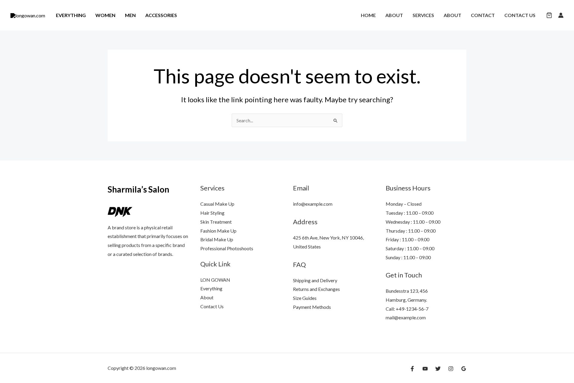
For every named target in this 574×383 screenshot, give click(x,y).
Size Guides (305, 298)
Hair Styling (212, 213)
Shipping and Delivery (315, 280)
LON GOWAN (215, 280)
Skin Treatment (216, 222)
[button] (549, 15)
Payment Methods (312, 307)
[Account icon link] (561, 15)
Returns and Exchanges (316, 289)
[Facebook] (412, 368)
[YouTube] (425, 368)
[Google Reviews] (463, 368)
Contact (483, 15)
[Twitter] (438, 368)
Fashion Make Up (218, 231)
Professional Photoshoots (226, 248)
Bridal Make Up (216, 239)
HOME (368, 15)
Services (423, 15)
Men (130, 15)
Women (105, 15)
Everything (71, 15)
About (394, 15)
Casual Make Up (217, 204)
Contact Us (519, 15)
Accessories (161, 15)
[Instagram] (451, 368)
